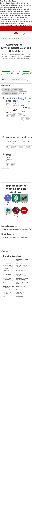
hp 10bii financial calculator (21, 271)
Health (11, 11)
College (6, 3)
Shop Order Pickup (8, 23)
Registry (7, 25)
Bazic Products (6, 161)
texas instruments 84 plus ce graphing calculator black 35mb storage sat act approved (22, 280)
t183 (4, 296)
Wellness (16, 11)
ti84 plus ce (6, 270)
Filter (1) (7, 73)
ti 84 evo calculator (8, 290)
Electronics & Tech (20, 13)
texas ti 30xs (19, 296)
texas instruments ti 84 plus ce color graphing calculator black (8, 280)
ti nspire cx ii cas (20, 286)
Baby (8, 9)
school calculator (10, 237)
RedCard (13, 25)
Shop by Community (16, 17)
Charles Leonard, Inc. (28, 104)
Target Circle (20, 25)
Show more (6, 251)
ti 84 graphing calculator (7, 293)
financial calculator (21, 263)
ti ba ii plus (6, 259)
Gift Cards (6, 17)
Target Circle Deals (21, 21)
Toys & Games (9, 13)
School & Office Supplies (16, 54)
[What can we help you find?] (16, 38)
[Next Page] (29, 73)
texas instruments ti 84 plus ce (8, 286)
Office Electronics (14, 56)
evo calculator (7, 274)
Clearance (11, 19)
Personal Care (18, 9)
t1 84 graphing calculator (20, 293)
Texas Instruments (6, 110)
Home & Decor (12, 5)
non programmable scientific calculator (21, 266)
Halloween (12, 3)
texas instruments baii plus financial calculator (8, 267)
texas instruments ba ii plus (22, 260)
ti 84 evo (18, 290)
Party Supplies (24, 15)
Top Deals (12, 21)
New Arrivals (19, 19)
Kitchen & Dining (22, 5)
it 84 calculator (7, 263)
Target (4, 54)
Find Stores (27, 25)
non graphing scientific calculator (21, 275)
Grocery (12, 7)
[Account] (24, 34)
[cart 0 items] (28, 34)
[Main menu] (4, 34)
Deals (6, 19)
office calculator (25, 237)
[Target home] (16, 33)
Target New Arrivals (6, 1)
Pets (7, 11)
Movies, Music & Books (12, 15)
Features (26, 73)
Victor (14, 143)
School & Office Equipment (11, 229)
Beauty (12, 9)
